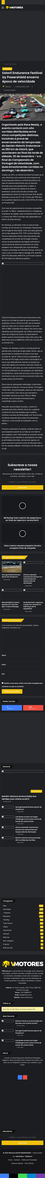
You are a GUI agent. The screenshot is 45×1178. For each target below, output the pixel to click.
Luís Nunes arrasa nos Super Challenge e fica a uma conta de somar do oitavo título (28, 819)
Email (4, 664)
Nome (4, 655)
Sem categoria (8, 941)
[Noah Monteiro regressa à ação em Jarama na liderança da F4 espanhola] (33, 594)
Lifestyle (6, 934)
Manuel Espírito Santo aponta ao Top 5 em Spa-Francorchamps (10, 604)
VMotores (8, 86)
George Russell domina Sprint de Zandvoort (11, 576)
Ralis (4, 906)
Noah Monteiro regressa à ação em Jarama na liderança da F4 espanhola (33, 605)
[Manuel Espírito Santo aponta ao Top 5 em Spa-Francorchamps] (12, 594)
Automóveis (7, 930)
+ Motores (6, 913)
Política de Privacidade (29, 1160)
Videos (5, 927)
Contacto (17, 1160)
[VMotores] (14, 7)
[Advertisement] (22, 35)
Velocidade (12, 64)
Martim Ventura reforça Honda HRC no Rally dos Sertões (27, 839)
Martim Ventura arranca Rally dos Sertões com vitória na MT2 (19, 797)
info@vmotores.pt (25, 995)
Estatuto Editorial (17, 1163)
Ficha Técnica (29, 1163)
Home (5, 64)
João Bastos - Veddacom (23, 1156)
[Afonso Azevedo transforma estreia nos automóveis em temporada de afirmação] (33, 567)
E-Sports (6, 944)
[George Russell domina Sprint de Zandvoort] (12, 567)
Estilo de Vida (7, 948)
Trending (6, 920)
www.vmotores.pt (26, 997)
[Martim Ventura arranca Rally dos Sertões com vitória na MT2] (8, 1024)
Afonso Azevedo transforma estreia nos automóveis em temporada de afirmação (32, 579)
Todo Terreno (7, 923)
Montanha (6, 916)
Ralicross (6, 937)
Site (3, 674)
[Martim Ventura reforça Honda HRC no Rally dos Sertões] (8, 841)
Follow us (7, 1003)
